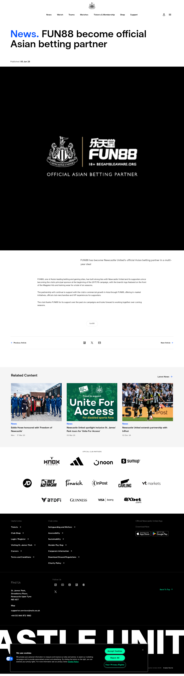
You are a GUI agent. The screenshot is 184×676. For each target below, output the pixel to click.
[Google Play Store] (160, 534)
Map (13, 606)
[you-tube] (63, 585)
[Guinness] (78, 500)
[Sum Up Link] (131, 461)
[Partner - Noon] (103, 461)
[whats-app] (99, 343)
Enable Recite (168, 668)
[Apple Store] (143, 534)
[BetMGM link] (48, 483)
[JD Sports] (27, 483)
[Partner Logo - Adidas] (77, 461)
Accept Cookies (115, 651)
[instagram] (70, 585)
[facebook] (84, 343)
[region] (79, 658)
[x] (92, 343)
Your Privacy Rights (114, 664)
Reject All (114, 657)
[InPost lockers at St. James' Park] (99, 483)
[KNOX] (52, 461)
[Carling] (125, 483)
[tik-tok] (56, 585)
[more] (170, 15)
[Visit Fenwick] (74, 483)
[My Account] (164, 15)
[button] (10, 659)
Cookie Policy (73, 661)
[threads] (84, 585)
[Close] (143, 650)
